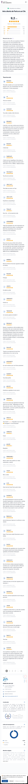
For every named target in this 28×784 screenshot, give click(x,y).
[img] (13, 38)
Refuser (11, 781)
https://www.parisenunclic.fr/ (11, 696)
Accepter (5, 781)
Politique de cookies (19, 781)
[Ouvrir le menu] (26, 2)
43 (21, 670)
